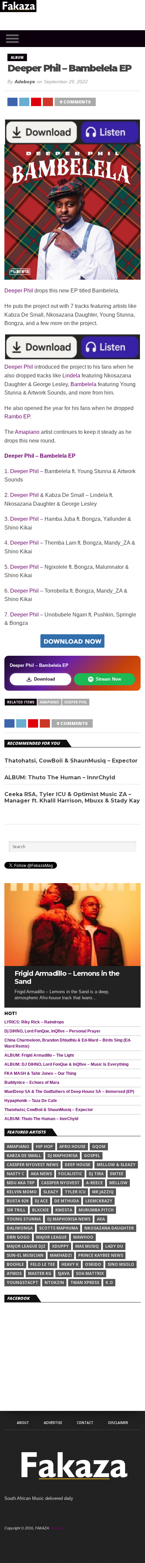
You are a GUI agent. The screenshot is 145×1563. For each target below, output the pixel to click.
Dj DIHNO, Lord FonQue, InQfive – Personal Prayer (52, 1031)
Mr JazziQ (103, 1192)
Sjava (63, 1273)
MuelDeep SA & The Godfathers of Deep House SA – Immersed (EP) (69, 1091)
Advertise (53, 1422)
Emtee (116, 1174)
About (23, 1422)
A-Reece (94, 1183)
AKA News (41, 1174)
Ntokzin (54, 1282)
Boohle (15, 1264)
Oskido (93, 1264)
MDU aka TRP (21, 1183)
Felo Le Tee (42, 1264)
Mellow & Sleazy (116, 1164)
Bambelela (83, 384)
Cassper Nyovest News (32, 1164)
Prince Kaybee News (100, 1255)
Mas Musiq (87, 1246)
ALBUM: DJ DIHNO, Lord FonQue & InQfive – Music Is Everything (66, 1064)
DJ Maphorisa (63, 1155)
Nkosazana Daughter (109, 1228)
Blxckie (40, 1210)
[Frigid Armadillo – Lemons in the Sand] (72, 964)
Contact (85, 1422)
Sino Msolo (121, 1264)
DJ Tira (96, 1174)
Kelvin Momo (22, 1192)
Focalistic (70, 1174)
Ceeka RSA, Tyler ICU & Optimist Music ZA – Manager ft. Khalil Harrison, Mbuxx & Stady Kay (72, 797)
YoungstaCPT (22, 1282)
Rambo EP (17, 416)
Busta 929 (17, 1201)
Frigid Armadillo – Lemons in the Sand (66, 977)
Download (44, 679)
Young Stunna (24, 1219)
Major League (51, 1237)
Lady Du (114, 1246)
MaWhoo (83, 1237)
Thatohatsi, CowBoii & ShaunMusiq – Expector (71, 760)
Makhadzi (61, 1255)
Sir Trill (16, 1210)
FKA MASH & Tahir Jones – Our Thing (40, 1073)
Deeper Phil (18, 290)
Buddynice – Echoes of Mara (31, 1082)
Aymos (14, 1273)
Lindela (71, 375)
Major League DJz (26, 1246)
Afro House (72, 1146)
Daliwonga (20, 1228)
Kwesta (63, 1210)
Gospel (92, 1155)
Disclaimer (118, 1422)
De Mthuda (66, 1201)
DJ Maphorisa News (68, 1219)
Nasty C (15, 1174)
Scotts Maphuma (58, 1228)
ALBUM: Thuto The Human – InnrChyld (59, 777)
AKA (101, 1219)
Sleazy (50, 1192)
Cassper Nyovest (60, 1183)
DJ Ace (41, 1201)
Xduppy (60, 1246)
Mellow (118, 1183)
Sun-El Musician (25, 1255)
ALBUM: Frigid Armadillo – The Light (39, 1055)
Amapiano (27, 432)
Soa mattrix (90, 1273)
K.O (109, 1282)
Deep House (77, 1164)
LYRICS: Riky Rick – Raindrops (34, 1022)
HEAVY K (70, 1264)
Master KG (39, 1273)
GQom (99, 1146)
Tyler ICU (75, 1192)
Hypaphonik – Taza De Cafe (30, 1100)
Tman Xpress (84, 1282)
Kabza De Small (24, 1155)
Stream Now (108, 679)
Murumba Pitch (96, 1210)
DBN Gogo (18, 1237)
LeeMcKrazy (98, 1201)
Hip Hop (44, 1146)
